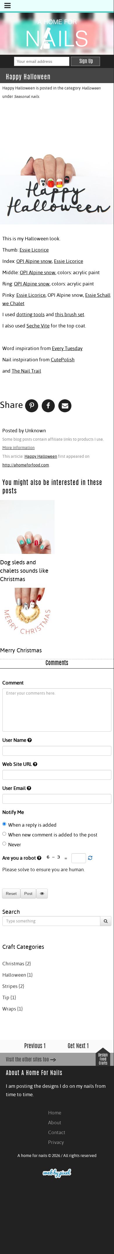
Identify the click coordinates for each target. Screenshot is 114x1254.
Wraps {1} (12, 1009)
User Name (14, 740)
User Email (14, 788)
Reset (11, 893)
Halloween (91, 88)
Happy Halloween (40, 456)
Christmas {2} (16, 963)
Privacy (56, 1142)
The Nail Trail (26, 371)
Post (28, 893)
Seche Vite (38, 326)
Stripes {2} (13, 986)
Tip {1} (9, 997)
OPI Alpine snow (34, 261)
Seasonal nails (26, 96)
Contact (56, 1132)
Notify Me (13, 812)
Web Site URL (17, 764)
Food (103, 1059)
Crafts (103, 1064)
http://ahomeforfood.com (25, 465)
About (54, 1122)
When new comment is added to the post (52, 835)
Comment (13, 683)
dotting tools (30, 314)
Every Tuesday (67, 348)
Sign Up (86, 61)
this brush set (69, 314)
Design (103, 1055)
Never (14, 844)
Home (54, 1113)
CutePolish (63, 360)
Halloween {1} (17, 975)
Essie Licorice (34, 250)
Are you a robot (19, 858)
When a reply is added (32, 825)
